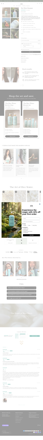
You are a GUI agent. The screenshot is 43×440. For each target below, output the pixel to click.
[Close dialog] (39, 204)
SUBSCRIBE (31, 235)
